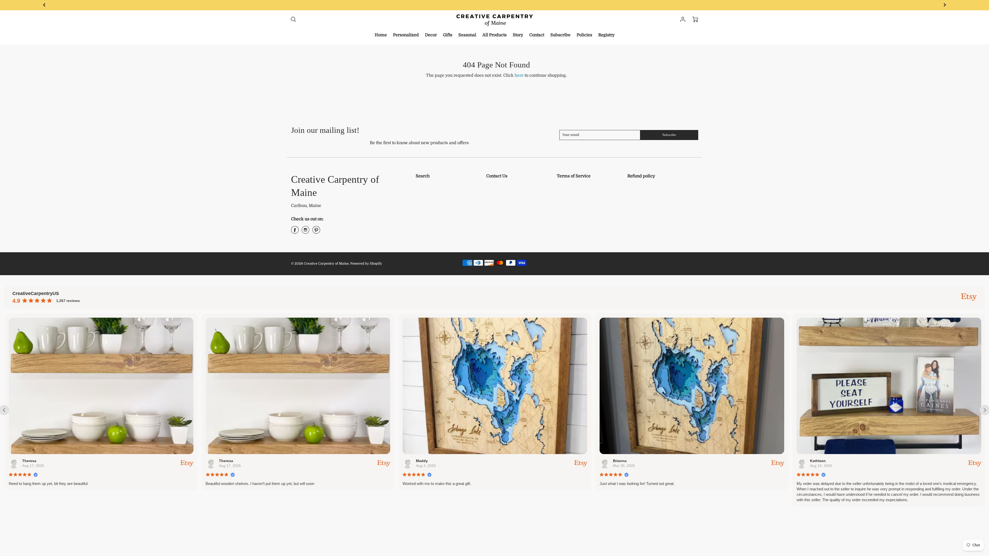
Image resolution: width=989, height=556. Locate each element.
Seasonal (467, 35)
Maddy (421, 461)
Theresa (29, 461)
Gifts (447, 35)
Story (518, 35)
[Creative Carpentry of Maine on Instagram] (305, 232)
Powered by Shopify (366, 263)
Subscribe (560, 35)
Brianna (619, 461)
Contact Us (496, 176)
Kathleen (817, 461)
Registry (606, 35)
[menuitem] (380, 35)
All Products (494, 35)
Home (381, 35)
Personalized (406, 35)
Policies (584, 35)
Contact (536, 35)
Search (423, 176)
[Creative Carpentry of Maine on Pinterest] (316, 232)
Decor (431, 35)
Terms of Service (574, 176)
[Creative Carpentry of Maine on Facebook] (295, 232)
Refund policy (641, 176)
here (519, 75)
